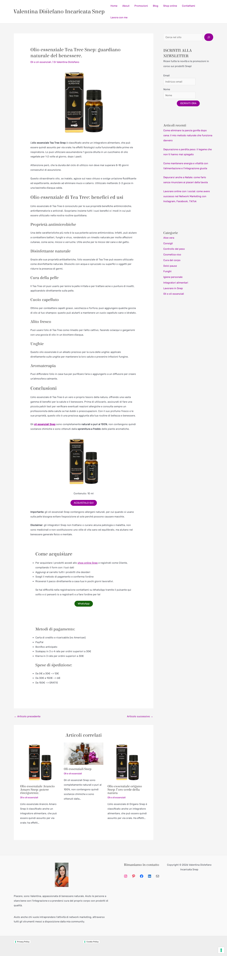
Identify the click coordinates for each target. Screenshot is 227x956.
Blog (155, 5)
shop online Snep (88, 562)
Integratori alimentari (175, 282)
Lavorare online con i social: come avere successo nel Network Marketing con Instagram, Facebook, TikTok (186, 196)
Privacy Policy (23, 942)
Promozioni (141, 5)
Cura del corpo (171, 260)
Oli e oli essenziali (40, 62)
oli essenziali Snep (45, 424)
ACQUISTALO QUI (84, 502)
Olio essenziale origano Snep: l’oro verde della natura (125, 789)
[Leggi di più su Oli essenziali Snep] (83, 753)
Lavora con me (119, 17)
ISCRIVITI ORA (188, 103)
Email (166, 75)
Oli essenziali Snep (77, 769)
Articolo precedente (27, 716)
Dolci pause (170, 265)
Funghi (167, 271)
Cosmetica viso (172, 254)
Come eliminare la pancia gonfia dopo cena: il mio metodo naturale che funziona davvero (187, 135)
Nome (166, 89)
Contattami (188, 5)
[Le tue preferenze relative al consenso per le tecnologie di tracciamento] (221, 950)
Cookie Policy (92, 942)
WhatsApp (84, 603)
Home (114, 5)
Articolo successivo (140, 716)
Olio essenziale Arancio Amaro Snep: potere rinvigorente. (37, 789)
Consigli (168, 243)
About (125, 5)
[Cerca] (208, 37)
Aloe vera (168, 237)
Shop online (170, 5)
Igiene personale (172, 277)
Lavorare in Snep (173, 288)
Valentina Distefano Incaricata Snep (59, 11)
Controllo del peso (174, 248)
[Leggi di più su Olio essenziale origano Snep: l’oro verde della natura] (127, 762)
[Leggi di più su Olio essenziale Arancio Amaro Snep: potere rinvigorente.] (40, 762)
